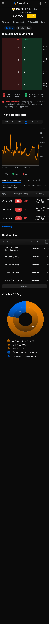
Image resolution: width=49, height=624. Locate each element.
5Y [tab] (38, 122)
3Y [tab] (32, 122)
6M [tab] (19, 122)
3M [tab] (13, 122)
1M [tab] (6, 122)
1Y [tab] (26, 122)
